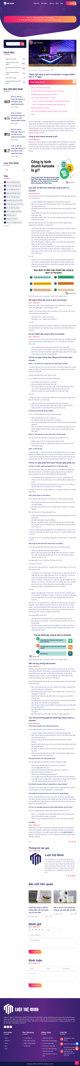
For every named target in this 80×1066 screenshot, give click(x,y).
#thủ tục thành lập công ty (13, 196)
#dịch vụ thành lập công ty (13, 182)
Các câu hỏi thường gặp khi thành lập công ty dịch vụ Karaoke (49, 111)
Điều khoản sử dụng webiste (49, 1040)
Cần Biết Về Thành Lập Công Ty (15, 68)
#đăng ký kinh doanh (11, 218)
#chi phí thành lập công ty (12, 189)
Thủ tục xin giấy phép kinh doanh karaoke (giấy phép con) (49, 104)
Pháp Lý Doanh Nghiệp (29, 1043)
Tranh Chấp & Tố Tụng (29, 1040)
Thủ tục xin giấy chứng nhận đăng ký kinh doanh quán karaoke (50, 101)
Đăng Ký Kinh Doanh (15, 59)
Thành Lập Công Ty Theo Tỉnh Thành (15, 82)
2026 (15, 169)
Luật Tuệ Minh (33, 130)
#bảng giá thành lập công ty (13, 193)
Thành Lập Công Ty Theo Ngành (43, 17)
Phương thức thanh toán (48, 1046)
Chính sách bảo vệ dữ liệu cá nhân (49, 1054)
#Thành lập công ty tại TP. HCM (14, 204)
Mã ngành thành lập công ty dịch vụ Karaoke (44, 94)
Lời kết (33, 114)
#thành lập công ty (11, 215)
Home (28, 17)
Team (6, 1043)
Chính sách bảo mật (47, 1038)
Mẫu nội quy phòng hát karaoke (40, 108)
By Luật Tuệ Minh (45, 70)
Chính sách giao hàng (47, 1043)
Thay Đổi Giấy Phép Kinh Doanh (15, 73)
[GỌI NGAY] (77, 1048)
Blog (6, 1046)
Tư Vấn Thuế (27, 1046)
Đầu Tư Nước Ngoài (15, 77)
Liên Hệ (72, 3)
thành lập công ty (34, 296)
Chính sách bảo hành (47, 1051)
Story (6, 1048)
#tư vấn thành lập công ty (12, 207)
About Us (7, 1040)
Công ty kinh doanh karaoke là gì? (41, 87)
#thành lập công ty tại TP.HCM (14, 200)
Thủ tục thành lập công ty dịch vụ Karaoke (43, 97)
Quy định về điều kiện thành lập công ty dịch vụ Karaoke (47, 91)
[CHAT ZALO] (77, 1044)
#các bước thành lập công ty (13, 185)
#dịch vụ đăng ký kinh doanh (13, 211)
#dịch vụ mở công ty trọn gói (13, 222)
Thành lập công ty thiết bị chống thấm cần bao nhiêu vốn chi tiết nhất (38, 910)
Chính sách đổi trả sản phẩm (49, 1048)
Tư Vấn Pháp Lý (28, 1038)
